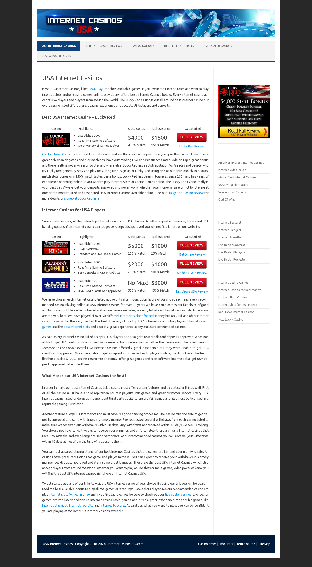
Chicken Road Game (57, 154)
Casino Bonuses (143, 45)
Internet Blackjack (229, 230)
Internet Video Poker (232, 169)
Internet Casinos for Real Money (239, 289)
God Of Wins (226, 199)
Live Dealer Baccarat (231, 244)
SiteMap (264, 544)
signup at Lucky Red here (82, 198)
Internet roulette (81, 505)
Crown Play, (95, 89)
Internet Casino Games (233, 282)
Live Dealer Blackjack (231, 252)
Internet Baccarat (229, 222)
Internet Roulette (229, 237)
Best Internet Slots (179, 45)
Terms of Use (245, 544)
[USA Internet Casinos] (156, 35)
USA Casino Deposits (56, 55)
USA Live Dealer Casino (233, 184)
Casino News (207, 544)
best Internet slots (77, 327)
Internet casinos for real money (142, 316)
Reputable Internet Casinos (236, 312)
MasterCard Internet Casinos (237, 177)
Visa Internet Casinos (232, 192)
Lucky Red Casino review (186, 193)
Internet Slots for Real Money (237, 304)
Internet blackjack (55, 505)
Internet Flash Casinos (232, 297)
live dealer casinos (178, 494)
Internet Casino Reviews (104, 45)
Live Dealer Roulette (231, 259)
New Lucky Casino (231, 319)
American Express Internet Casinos (241, 162)
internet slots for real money (69, 494)
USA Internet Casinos (59, 45)
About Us (226, 544)
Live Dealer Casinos (218, 45)
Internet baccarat (113, 505)
